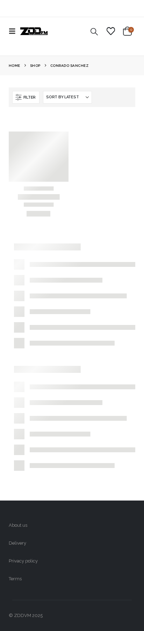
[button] (14, 31)
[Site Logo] (34, 31)
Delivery (17, 543)
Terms (15, 578)
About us (18, 525)
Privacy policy (23, 560)
